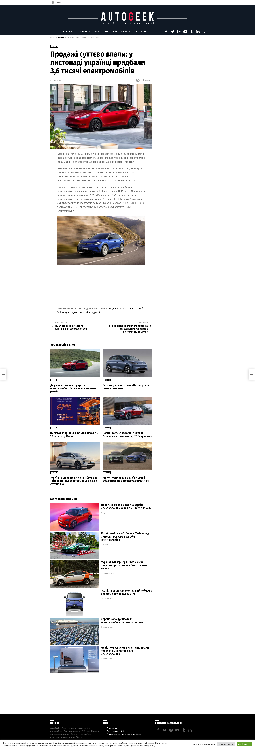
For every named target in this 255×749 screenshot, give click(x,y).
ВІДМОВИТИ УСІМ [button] (226, 744)
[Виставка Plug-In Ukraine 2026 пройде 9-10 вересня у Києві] (75, 411)
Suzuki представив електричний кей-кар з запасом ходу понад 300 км (126, 592)
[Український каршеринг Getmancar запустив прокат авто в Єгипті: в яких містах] (74, 574)
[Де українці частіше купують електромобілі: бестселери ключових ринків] (75, 363)
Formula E (125, 31)
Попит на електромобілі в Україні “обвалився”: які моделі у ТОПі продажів (127, 434)
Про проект (141, 31)
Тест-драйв (111, 31)
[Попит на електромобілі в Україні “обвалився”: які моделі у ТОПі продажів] (127, 411)
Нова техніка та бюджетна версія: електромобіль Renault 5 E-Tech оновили (126, 506)
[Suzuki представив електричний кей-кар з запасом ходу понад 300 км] (74, 602)
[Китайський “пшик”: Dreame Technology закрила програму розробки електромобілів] (74, 545)
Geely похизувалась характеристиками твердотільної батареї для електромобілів (125, 651)
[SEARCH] (204, 31)
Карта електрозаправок (88, 31)
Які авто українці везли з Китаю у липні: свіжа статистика (127, 386)
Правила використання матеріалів (124, 734)
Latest (58, 2)
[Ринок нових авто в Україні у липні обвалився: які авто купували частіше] (127, 456)
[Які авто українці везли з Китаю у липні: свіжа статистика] (127, 363)
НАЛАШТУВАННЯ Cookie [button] (204, 744)
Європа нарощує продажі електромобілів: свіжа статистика (122, 620)
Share (54, 88)
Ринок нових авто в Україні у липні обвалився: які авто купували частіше (126, 479)
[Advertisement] (101, 286)
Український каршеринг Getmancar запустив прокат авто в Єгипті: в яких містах (124, 565)
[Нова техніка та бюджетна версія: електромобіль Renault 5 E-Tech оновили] (74, 517)
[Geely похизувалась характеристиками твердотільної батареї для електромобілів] (74, 659)
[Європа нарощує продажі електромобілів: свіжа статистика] (74, 631)
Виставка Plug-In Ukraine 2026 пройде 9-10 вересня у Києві (74, 434)
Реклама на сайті (115, 731)
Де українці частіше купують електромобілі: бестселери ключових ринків (73, 388)
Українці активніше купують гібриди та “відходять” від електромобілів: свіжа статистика (73, 481)
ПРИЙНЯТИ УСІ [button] (244, 744)
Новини (67, 31)
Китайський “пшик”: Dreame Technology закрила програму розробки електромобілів (125, 537)
